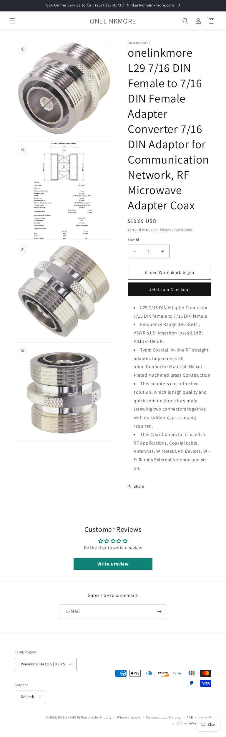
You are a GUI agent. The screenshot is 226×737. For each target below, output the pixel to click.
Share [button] (139, 486)
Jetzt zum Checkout (169, 289)
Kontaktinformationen (194, 723)
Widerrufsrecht (128, 717)
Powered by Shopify (96, 717)
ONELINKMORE (69, 717)
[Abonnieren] (159, 611)
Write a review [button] (112, 564)
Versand (134, 229)
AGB (190, 717)
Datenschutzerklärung (163, 717)
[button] (12, 20)
